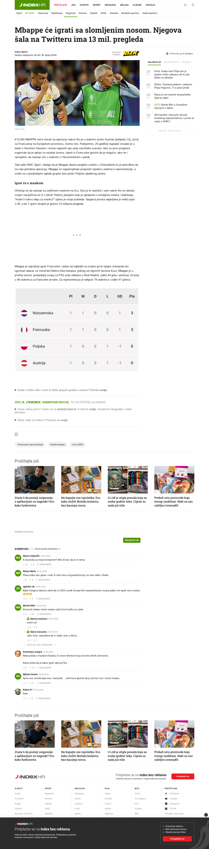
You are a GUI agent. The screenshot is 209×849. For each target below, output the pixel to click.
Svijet (17, 793)
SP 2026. (30, 13)
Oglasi (124, 5)
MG (18, 557)
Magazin (80, 788)
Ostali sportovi (150, 13)
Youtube (173, 798)
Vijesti (84, 5)
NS (18, 676)
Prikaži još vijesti (169, 131)
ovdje (92, 409)
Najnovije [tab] (154, 62)
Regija (18, 803)
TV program (140, 798)
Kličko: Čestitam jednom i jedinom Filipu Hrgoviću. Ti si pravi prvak (173, 86)
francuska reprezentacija (30, 444)
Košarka (114, 13)
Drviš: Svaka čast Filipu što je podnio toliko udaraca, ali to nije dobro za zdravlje (171, 74)
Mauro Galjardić (31, 556)
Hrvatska (19, 798)
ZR (18, 588)
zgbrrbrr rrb (29, 586)
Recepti (108, 798)
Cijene (137, 5)
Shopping (79, 793)
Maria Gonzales (38, 632)
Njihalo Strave (30, 674)
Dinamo (83, 13)
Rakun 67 (27, 689)
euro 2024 (77, 444)
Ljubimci (79, 803)
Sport (97, 5)
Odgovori (109, 813)
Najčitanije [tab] (171, 62)
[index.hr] (32, 5)
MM (18, 573)
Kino (137, 803)
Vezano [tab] (186, 62)
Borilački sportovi (130, 13)
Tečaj (137, 793)
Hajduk (93, 13)
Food (77, 808)
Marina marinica (38, 618)
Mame (78, 813)
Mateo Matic (29, 571)
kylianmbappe (57, 444)
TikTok (172, 808)
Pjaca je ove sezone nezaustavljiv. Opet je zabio (172, 96)
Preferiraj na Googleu (181, 53)
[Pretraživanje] (191, 5)
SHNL (104, 13)
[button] (19, 478)
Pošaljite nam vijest (174, 813)
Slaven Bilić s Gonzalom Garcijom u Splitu (170, 106)
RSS (137, 813)
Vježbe (108, 808)
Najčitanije (57, 13)
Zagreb (18, 808)
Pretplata (60, 5)
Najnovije (43, 13)
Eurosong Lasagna (32, 651)
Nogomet (70, 13)
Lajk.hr (108, 803)
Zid (73, 5)
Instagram (174, 803)
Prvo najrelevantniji (46, 549)
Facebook (174, 793)
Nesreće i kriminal (23, 813)
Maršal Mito (29, 605)
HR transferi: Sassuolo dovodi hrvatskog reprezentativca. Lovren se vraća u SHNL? (174, 118)
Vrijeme (138, 808)
